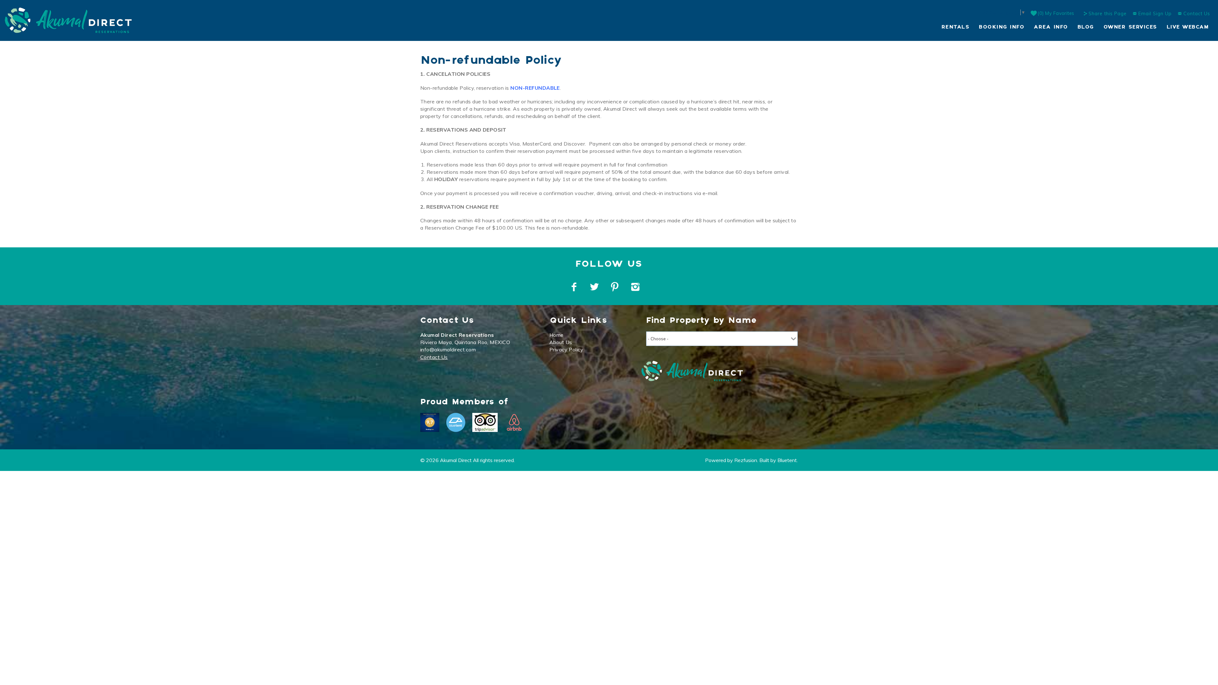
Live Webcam (1188, 27)
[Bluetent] (455, 422)
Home (556, 335)
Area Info (1051, 27)
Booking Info (1001, 27)
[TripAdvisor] (485, 422)
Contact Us (1196, 13)
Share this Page (1108, 13)
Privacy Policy (566, 349)
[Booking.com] (429, 422)
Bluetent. (787, 460)
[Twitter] (595, 287)
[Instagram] (636, 287)
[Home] (68, 19)
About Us (560, 342)
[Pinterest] (615, 287)
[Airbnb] (514, 422)
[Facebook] (574, 287)
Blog (1085, 27)
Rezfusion (745, 460)
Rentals (955, 27)
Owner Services (1130, 27)
